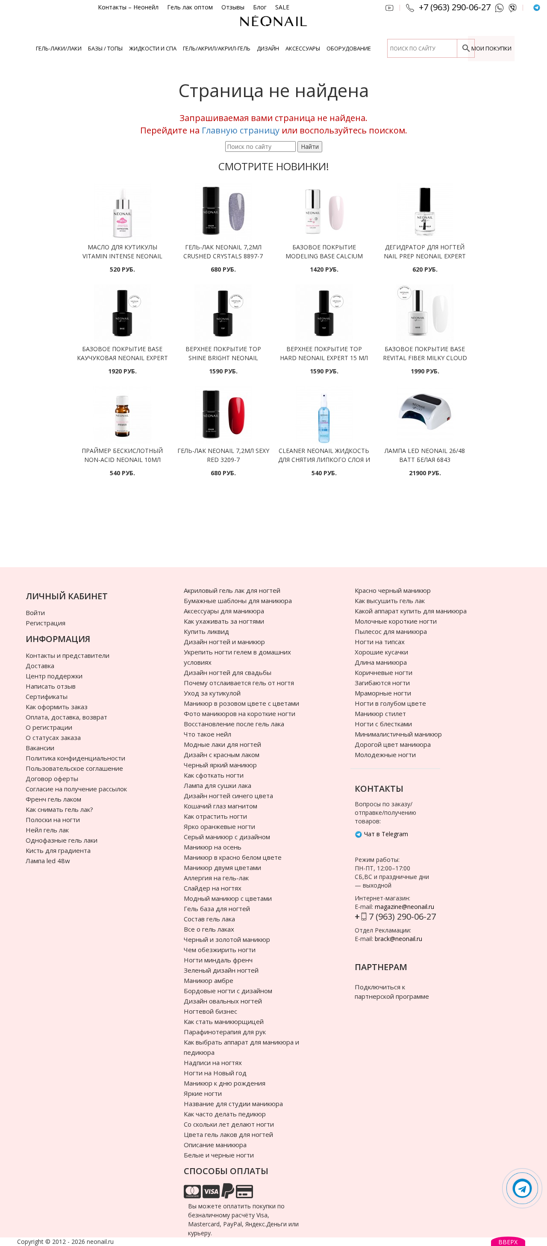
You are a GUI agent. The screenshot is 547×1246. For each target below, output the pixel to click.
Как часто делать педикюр (225, 1114)
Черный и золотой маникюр (227, 939)
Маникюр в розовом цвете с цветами (241, 703)
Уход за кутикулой (212, 693)
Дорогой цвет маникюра (393, 744)
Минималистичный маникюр (398, 734)
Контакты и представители (67, 655)
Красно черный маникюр (393, 590)
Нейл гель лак (47, 830)
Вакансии (40, 747)
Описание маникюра (215, 1144)
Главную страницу (240, 130)
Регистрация (45, 623)
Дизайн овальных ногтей (223, 1001)
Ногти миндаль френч (218, 960)
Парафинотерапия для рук (225, 1031)
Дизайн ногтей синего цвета (228, 795)
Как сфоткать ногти (214, 775)
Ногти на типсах (380, 641)
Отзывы (232, 7)
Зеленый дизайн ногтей (221, 970)
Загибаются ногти (382, 682)
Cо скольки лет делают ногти (229, 1124)
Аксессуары (302, 48)
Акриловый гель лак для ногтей (232, 590)
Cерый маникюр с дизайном (227, 836)
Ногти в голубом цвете (390, 703)
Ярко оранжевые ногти (219, 826)
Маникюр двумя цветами (222, 867)
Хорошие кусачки (381, 652)
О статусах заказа (53, 737)
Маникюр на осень (212, 847)
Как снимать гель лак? (59, 809)
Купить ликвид (206, 631)
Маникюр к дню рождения (224, 1083)
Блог (260, 7)
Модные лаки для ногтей (222, 744)
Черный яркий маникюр (220, 765)
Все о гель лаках (209, 929)
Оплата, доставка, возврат (66, 717)
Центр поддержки (54, 676)
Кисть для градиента (58, 850)
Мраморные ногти (383, 693)
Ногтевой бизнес (210, 1011)
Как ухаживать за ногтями (224, 621)
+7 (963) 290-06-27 (455, 7)
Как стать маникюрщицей (224, 1021)
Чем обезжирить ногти (220, 949)
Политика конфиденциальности (75, 758)
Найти (310, 146)
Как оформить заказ (57, 706)
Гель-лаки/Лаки (59, 48)
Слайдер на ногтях (212, 888)
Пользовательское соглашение (74, 768)
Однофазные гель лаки (61, 840)
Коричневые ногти (383, 672)
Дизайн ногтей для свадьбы (227, 672)
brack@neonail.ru (398, 939)
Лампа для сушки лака (217, 785)
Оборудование (348, 48)
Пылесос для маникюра (391, 631)
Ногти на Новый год (215, 1072)
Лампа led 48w (48, 860)
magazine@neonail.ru (404, 907)
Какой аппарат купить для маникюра (411, 611)
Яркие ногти (203, 1093)
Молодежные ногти (385, 754)
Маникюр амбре (208, 980)
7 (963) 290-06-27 (402, 916)
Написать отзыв (51, 686)
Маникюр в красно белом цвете (233, 857)
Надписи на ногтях (213, 1062)
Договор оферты (52, 778)
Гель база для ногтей (217, 908)
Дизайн (268, 48)
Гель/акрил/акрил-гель (216, 48)
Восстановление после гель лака (234, 723)
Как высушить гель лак (390, 600)
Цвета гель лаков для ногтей (228, 1134)
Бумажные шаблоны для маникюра (238, 600)
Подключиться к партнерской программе (392, 991)
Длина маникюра (381, 662)
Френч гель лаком (53, 799)
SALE (282, 7)
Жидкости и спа (152, 48)
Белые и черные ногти (219, 1155)
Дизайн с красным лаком (221, 754)
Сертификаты (47, 696)
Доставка (40, 665)
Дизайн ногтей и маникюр (224, 641)
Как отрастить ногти (215, 816)
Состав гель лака (209, 919)
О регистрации (49, 727)
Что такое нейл (207, 734)
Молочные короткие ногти (396, 621)
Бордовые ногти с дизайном (228, 990)
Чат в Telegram (385, 834)
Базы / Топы (105, 48)
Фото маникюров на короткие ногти (239, 713)
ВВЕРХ (508, 1242)
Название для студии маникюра (233, 1103)
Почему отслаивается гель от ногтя (239, 682)
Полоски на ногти (53, 819)
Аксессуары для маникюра (224, 611)
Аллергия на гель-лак (216, 877)
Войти (35, 612)
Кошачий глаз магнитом (220, 806)
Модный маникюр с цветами (228, 898)
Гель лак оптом (190, 7)
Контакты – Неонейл (128, 7)
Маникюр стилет (380, 713)
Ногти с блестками (383, 723)
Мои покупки (491, 48)
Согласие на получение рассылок (76, 788)
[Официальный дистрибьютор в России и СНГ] (273, 25)
